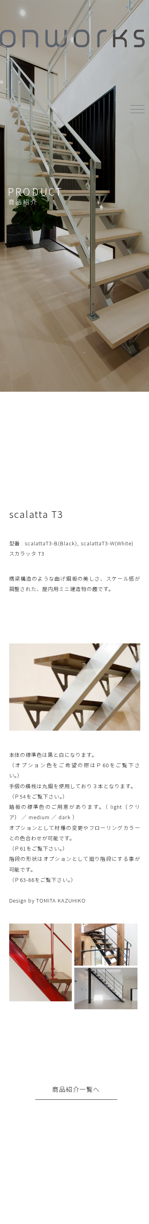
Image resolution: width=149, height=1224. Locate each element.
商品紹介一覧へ (76, 1089)
